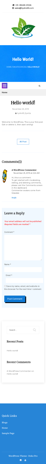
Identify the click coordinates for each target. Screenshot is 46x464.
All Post (23, 142)
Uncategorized (19, 67)
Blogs (4, 422)
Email (9, 275)
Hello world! (12, 350)
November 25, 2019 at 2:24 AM (26, 173)
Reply (14, 198)
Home (9, 67)
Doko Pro (33, 456)
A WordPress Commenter (24, 170)
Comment (9, 232)
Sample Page (8, 433)
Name (7, 264)
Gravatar (15, 193)
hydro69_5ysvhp (24, 113)
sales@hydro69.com (24, 8)
